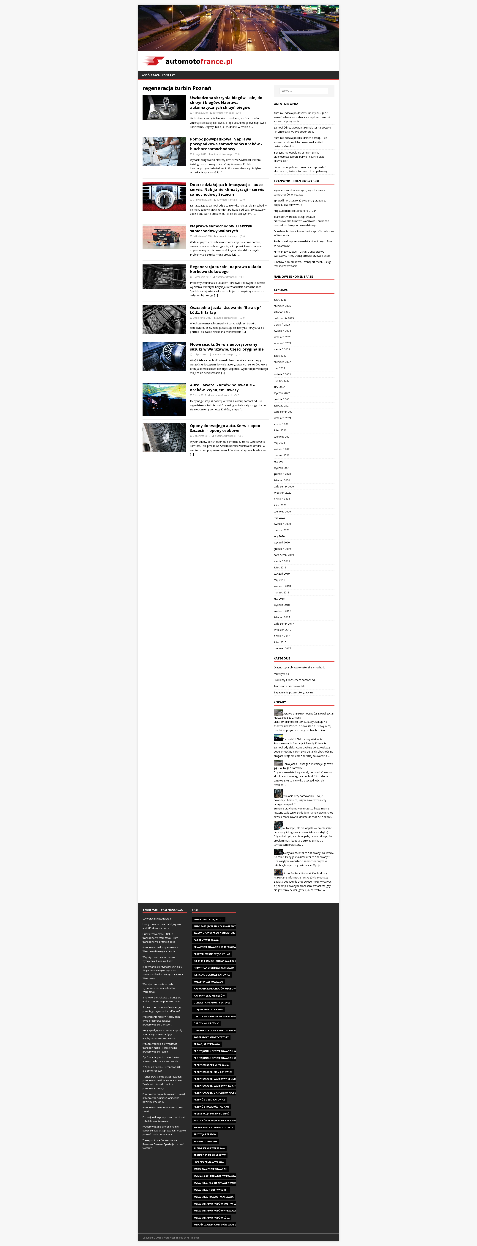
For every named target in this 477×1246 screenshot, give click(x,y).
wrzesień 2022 (282, 343)
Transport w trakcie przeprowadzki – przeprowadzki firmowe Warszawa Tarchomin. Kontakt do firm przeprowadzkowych (302, 221)
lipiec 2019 (280, 567)
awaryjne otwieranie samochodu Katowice (221, 933)
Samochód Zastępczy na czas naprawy (218, 1120)
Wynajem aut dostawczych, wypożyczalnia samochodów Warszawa (159, 988)
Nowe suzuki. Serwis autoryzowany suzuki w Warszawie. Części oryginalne (227, 347)
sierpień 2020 (282, 499)
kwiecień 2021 (282, 449)
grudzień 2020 (282, 474)
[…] (253, 127)
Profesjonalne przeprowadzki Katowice (220, 1051)
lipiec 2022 (280, 355)
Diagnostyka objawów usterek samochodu (300, 667)
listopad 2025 (282, 312)
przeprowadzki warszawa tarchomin (218, 1085)
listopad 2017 (282, 617)
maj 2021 (279, 443)
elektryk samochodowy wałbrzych (216, 961)
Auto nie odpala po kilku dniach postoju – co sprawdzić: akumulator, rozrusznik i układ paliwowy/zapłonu (300, 142)
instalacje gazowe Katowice (212, 974)
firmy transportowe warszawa (214, 968)
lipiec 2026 (280, 299)
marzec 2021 (281, 455)
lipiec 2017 (280, 642)
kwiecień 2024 (282, 330)
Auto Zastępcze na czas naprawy (215, 926)
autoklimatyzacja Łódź (209, 919)
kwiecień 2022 (282, 374)
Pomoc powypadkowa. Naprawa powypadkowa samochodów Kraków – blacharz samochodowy (226, 144)
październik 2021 (284, 411)
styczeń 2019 (282, 573)
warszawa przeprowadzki (210, 1169)
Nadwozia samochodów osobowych (217, 988)
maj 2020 (279, 517)
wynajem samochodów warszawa (215, 1210)
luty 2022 (279, 387)
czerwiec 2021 (282, 436)
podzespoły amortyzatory (211, 1037)
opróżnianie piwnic (206, 1023)
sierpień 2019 (282, 561)
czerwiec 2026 (282, 306)
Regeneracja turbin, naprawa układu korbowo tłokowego (225, 269)
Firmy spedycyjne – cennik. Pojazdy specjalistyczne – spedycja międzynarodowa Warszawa (162, 1034)
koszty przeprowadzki (208, 981)
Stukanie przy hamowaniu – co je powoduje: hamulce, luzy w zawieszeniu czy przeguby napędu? (300, 800)
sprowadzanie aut (205, 1141)
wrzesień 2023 (282, 337)
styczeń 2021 (282, 468)
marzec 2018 (281, 592)
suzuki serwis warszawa (209, 1148)
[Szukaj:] (304, 91)
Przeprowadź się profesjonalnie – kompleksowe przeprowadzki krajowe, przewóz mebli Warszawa (164, 1130)
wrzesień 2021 (282, 418)
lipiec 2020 (280, 505)
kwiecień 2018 (282, 586)
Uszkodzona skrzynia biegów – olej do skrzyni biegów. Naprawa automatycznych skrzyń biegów (226, 102)
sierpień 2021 (282, 424)
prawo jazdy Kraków (207, 1044)
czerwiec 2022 (282, 362)
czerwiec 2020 (282, 511)
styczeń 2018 (282, 604)
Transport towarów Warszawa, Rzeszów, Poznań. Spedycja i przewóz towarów (164, 1144)
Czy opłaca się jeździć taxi (157, 918)
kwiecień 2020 (282, 524)
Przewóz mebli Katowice (209, 1099)
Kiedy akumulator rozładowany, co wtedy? (308, 852)
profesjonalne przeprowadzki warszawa (220, 1058)
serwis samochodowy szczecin (213, 1127)
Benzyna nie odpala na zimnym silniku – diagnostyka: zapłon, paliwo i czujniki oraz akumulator (299, 157)
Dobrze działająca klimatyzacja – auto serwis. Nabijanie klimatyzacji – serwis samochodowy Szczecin (227, 189)
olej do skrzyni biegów (208, 1009)
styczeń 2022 (282, 393)
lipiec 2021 (280, 430)
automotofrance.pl (223, 112)
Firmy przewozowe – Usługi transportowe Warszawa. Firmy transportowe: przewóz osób (160, 937)
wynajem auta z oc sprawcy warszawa (218, 1183)
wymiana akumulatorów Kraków (215, 1176)
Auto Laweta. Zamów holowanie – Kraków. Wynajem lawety (222, 387)
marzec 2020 (281, 530)
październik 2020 (284, 486)
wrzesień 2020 (282, 492)
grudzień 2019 (282, 549)
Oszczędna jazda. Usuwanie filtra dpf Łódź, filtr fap (225, 310)
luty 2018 (279, 598)
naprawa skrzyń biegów (209, 995)
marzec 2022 (281, 380)
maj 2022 (279, 368)
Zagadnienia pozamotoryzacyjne (293, 692)
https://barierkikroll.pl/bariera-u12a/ (295, 210)
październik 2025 (284, 318)
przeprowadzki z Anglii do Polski (215, 1092)
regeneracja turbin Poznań (211, 1113)
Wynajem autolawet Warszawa (213, 1196)
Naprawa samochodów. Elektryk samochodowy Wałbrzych (221, 228)
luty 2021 (279, 461)
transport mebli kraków (210, 1155)
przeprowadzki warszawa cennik (215, 1079)
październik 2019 (284, 555)
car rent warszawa (206, 940)
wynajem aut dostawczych (211, 1190)
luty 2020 (279, 536)
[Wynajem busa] (238, 49)
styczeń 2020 (282, 542)
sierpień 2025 (282, 324)
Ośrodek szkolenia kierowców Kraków (219, 1030)
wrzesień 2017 (282, 629)
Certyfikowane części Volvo (212, 954)
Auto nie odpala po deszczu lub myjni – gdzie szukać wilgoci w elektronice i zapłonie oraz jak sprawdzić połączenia (302, 117)
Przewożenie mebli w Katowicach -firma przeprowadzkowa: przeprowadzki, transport (162, 1020)
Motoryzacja (281, 674)
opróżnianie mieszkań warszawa (215, 1016)
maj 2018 (279, 580)
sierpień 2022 (282, 349)
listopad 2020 (282, 480)
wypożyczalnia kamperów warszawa (217, 1224)
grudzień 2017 (282, 611)
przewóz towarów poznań (211, 1106)
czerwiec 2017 (282, 648)
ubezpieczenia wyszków (209, 1162)
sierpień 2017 (282, 636)
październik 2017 (284, 623)
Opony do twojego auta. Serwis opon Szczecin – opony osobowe (225, 428)
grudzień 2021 (282, 399)
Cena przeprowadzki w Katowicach (216, 947)
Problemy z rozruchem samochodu (295, 680)
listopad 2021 (282, 405)
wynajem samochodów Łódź (212, 1217)
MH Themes (193, 1237)
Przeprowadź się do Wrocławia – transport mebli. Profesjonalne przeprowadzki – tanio (161, 1047)
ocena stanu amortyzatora (212, 1002)
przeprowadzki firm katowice (213, 1072)
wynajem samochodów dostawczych (217, 1203)
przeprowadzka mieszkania (211, 1065)
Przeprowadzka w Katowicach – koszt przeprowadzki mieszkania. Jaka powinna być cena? (164, 1097)
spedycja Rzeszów (205, 1134)
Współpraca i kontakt (158, 75)
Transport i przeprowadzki (289, 686)
